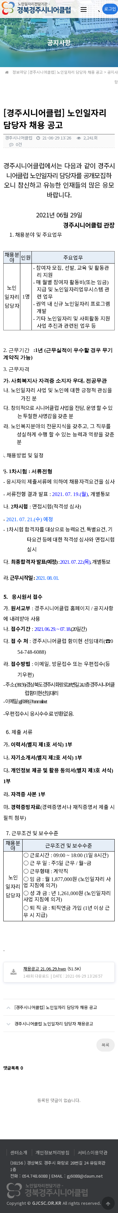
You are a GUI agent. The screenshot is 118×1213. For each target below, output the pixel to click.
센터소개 (18, 1152)
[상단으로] (108, 1203)
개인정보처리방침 (52, 1152)
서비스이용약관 (93, 1152)
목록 (105, 1045)
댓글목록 (13, 1068)
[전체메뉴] (83, 9)
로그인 (110, 9)
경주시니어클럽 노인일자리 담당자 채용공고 (53, 1023)
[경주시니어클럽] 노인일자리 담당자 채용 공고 (55, 1007)
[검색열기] (96, 9)
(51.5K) (52, 968)
